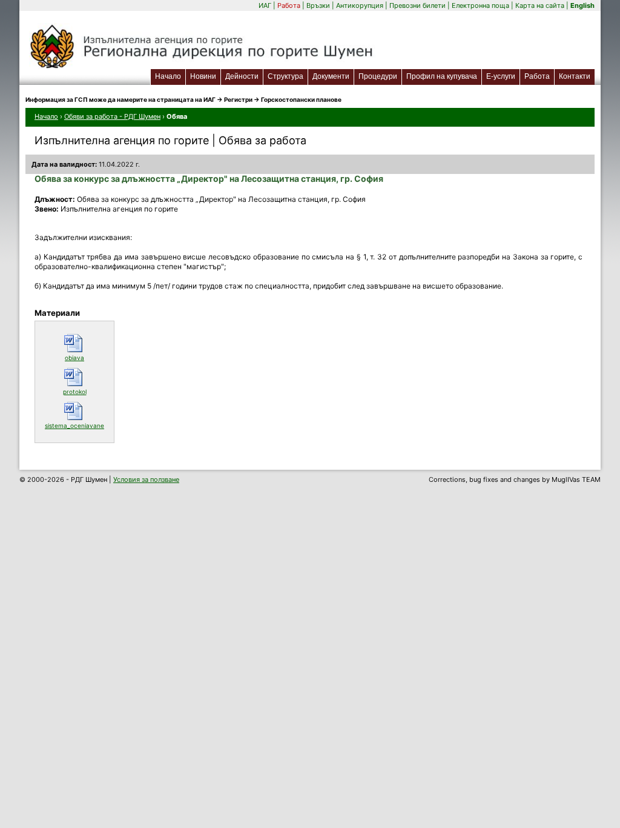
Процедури (377, 76)
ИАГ (265, 5)
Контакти (574, 76)
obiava (86, 357)
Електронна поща (481, 5)
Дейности (242, 76)
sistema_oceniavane (76, 425)
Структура (285, 76)
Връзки (318, 5)
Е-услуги (502, 76)
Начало (168, 76)
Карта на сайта (539, 5)
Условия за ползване (146, 479)
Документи (330, 76)
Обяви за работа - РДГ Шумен (112, 116)
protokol (85, 391)
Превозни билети (417, 5)
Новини (203, 76)
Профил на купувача (441, 76)
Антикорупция (359, 5)
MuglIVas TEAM (576, 479)
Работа (288, 5)
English (582, 5)
